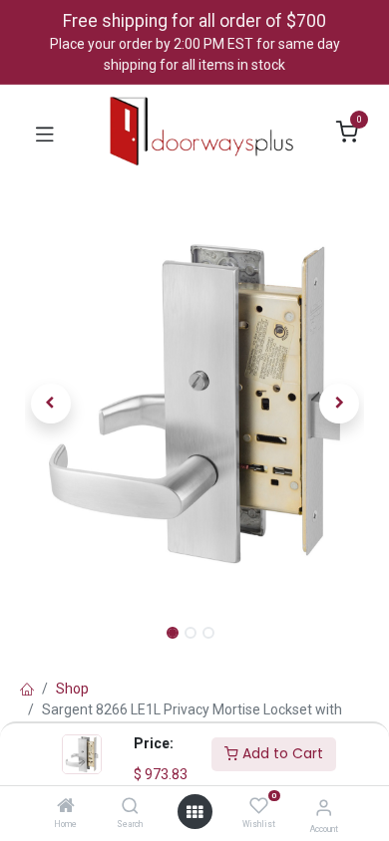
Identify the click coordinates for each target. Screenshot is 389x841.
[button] (50, 403)
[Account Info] (323, 807)
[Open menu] (194, 812)
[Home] (66, 807)
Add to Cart (280, 753)
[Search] (130, 807)
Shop (72, 689)
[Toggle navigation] (45, 132)
